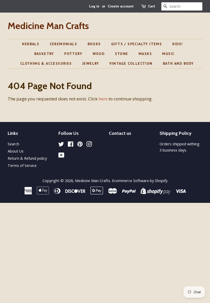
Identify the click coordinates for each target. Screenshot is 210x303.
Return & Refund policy (27, 158)
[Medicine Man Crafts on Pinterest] (80, 145)
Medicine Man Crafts (48, 25)
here (103, 99)
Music (168, 53)
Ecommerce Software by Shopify (139, 180)
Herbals (30, 44)
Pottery (73, 53)
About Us (16, 151)
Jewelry (90, 63)
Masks (145, 53)
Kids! (177, 44)
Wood (99, 53)
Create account (121, 6)
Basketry (44, 53)
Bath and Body (178, 63)
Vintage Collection (130, 63)
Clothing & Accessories (46, 63)
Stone (121, 53)
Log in (94, 6)
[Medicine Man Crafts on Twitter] (61, 145)
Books (94, 44)
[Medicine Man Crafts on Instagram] (89, 145)
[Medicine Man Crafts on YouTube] (61, 156)
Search (13, 143)
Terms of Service (22, 165)
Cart (151, 6)
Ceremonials (63, 44)
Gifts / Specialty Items (136, 44)
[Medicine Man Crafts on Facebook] (71, 145)
